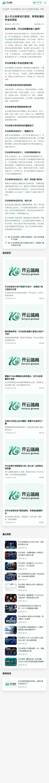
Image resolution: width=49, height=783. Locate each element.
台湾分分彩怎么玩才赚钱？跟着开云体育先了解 (24, 422)
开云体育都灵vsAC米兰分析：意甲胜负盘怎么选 (31, 543)
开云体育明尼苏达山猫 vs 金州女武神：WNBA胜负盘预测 (31, 575)
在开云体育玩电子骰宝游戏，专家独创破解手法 (24, 512)
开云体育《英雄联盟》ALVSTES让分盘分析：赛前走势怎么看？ (31, 596)
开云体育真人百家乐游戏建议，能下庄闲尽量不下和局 (27, 238)
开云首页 (5, 9)
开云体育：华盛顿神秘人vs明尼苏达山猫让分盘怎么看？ (30, 554)
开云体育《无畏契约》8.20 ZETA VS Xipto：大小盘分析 (30, 564)
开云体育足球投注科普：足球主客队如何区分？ (30, 682)
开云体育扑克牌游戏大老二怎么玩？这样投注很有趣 (24, 467)
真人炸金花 (16, 218)
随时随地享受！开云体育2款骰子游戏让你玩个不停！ (24, 333)
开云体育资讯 (16, 9)
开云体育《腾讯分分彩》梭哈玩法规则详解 (30, 586)
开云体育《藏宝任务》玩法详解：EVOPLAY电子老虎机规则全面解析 (31, 660)
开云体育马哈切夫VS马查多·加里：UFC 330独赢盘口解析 (29, 607)
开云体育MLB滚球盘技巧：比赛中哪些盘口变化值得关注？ (30, 628)
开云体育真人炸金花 (12, 68)
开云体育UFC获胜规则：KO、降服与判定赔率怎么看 (31, 649)
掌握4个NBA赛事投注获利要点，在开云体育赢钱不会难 (24, 377)
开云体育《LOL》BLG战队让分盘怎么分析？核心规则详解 (30, 639)
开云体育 (8, 39)
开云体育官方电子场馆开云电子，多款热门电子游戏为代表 (27, 244)
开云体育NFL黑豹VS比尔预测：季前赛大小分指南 (31, 617)
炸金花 (12, 138)
